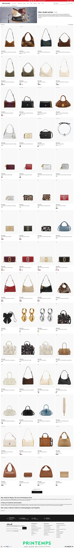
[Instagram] (67, 546)
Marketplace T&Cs (47, 530)
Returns (35, 518)
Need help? (48, 518)
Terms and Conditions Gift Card (49, 532)
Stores (68, 0)
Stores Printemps (34, 526)
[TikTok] (69, 546)
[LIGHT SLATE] (2, 177)
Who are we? (33, 525)
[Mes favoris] (70, 3)
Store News (58, 534)
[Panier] (71, 3)
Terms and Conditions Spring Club (49, 529)
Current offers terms (47, 526)
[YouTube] (72, 546)
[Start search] (54, 3)
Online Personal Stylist (59, 531)
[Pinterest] (70, 546)
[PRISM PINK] (38, 146)
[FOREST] (1, 84)
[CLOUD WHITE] (21, 84)
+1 (4, 84)
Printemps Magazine (59, 533)
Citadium (32, 532)
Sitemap (36, 546)
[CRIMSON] (19, 177)
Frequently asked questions (48, 525)
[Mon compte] (68, 3)
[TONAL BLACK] (38, 485)
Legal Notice (46, 533)
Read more (40, 17)
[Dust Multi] (19, 146)
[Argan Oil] (1, 485)
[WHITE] (58, 454)
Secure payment (11, 517)
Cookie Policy (26, 546)
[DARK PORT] (39, 84)
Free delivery (23, 518)
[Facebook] (65, 546)
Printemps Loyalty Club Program (36, 528)
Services (71, 0)
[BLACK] (2, 84)
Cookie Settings (31, 546)
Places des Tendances (34, 530)
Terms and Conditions (47, 528)
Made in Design (33, 533)
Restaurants (58, 537)
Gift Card (57, 527)
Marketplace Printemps (35, 529)
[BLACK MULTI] (20, 146)
